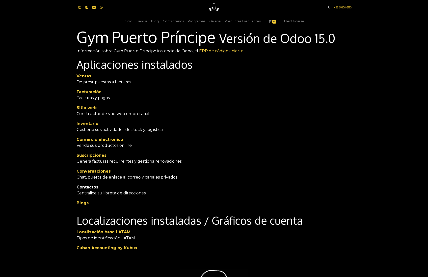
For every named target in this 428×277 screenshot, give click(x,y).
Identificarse (294, 21)
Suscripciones (92, 155)
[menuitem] (128, 21)
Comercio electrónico (100, 139)
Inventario (87, 123)
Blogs (83, 203)
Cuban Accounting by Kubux (107, 248)
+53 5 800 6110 (342, 7)
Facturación (89, 92)
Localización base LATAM (104, 232)
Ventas (84, 76)
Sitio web (87, 107)
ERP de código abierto (221, 51)
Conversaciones (94, 171)
